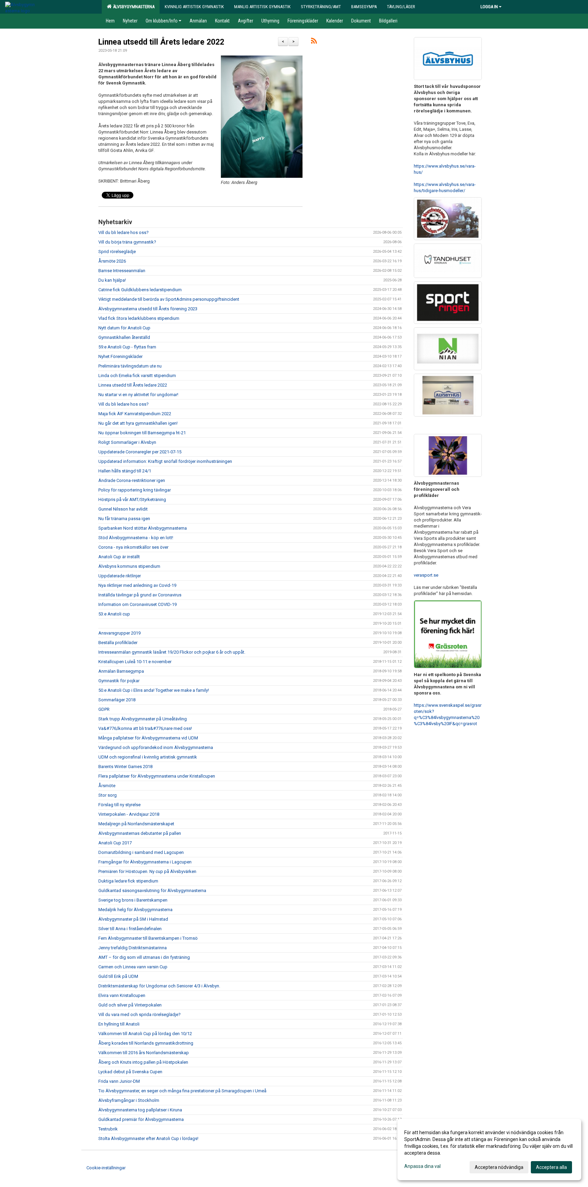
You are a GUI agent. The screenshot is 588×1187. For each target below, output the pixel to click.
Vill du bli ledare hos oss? (123, 232)
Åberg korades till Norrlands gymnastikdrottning (145, 1043)
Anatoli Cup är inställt (119, 556)
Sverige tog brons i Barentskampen (132, 900)
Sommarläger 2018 (116, 699)
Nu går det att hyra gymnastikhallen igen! (138, 423)
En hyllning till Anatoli (119, 1024)
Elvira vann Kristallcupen (121, 995)
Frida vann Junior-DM (119, 1081)
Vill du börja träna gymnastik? (127, 242)
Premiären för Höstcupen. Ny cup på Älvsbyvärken (147, 871)
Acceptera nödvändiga (499, 1167)
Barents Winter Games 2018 (125, 766)
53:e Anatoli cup (114, 613)
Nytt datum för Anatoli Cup (124, 327)
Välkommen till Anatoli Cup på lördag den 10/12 (145, 1033)
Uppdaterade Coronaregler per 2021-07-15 (139, 451)
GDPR (104, 709)
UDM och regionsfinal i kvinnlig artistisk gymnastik (147, 757)
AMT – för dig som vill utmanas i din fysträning (144, 957)
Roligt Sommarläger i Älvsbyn (127, 442)
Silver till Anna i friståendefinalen (130, 928)
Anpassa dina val (422, 1166)
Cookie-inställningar (106, 1167)
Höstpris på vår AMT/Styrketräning (132, 499)
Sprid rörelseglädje (117, 251)
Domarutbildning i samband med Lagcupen (141, 852)
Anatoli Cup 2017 (115, 842)
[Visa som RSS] (314, 42)
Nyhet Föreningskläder (120, 356)
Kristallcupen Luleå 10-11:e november (135, 661)
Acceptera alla (551, 1167)
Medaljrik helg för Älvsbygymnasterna (135, 909)
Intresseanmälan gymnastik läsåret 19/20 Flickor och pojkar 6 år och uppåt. (171, 652)
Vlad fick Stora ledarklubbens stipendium (138, 318)
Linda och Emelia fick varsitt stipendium (137, 375)
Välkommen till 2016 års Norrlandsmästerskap (143, 1052)
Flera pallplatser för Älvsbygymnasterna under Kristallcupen (156, 776)
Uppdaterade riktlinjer (119, 575)
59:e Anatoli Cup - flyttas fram (127, 346)
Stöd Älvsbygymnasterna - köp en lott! (135, 537)
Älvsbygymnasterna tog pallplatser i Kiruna (140, 1109)
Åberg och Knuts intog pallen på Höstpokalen (143, 1062)
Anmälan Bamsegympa (121, 671)
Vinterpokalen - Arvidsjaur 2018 (128, 814)
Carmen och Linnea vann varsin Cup (132, 966)
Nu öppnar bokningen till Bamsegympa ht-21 (142, 432)
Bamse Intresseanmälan (121, 270)
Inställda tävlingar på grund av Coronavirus (139, 594)
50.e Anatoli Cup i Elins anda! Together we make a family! (153, 690)
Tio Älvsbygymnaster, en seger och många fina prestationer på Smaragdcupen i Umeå (182, 1090)
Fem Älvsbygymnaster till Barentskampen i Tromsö (148, 938)
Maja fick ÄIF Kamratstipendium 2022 (134, 413)
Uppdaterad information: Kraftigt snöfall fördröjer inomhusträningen (165, 461)
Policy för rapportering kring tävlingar (134, 490)
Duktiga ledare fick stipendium (128, 881)
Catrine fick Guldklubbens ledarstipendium (140, 289)
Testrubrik (108, 1128)
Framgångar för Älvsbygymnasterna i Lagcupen (145, 861)
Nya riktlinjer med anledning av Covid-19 (137, 585)
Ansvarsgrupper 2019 (119, 633)
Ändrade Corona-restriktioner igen (131, 480)
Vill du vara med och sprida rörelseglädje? (139, 1014)
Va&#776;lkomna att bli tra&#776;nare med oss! (145, 728)
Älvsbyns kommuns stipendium (129, 566)
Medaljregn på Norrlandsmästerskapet (136, 823)
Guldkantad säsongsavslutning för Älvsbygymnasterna (152, 890)
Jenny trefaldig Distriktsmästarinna (132, 947)
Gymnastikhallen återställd (124, 337)
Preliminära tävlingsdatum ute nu (130, 366)
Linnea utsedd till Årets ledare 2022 (161, 42)
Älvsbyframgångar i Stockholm (128, 1100)
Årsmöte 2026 (112, 261)
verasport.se (426, 575)
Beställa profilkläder (117, 642)
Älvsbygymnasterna (132, 6)
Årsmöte (106, 785)
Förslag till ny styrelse (119, 804)
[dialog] (489, 1149)
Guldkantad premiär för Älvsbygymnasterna (141, 1119)
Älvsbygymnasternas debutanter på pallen (139, 833)
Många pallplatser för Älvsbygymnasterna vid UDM (148, 737)
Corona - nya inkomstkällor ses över (133, 547)
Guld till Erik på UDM (118, 976)
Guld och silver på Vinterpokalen (130, 1005)
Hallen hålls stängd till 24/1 (124, 470)
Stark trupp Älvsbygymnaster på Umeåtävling (142, 718)
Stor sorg (107, 795)
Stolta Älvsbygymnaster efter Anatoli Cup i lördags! (148, 1138)
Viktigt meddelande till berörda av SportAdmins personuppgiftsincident (168, 299)
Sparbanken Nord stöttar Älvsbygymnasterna (142, 528)
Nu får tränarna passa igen (124, 518)
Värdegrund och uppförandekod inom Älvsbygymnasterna (155, 747)
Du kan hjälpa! (112, 280)
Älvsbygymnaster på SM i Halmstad (133, 919)
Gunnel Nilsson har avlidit (123, 509)
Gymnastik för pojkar (119, 680)
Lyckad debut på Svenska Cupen (130, 1071)
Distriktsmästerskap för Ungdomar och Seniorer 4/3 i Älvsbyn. (159, 985)
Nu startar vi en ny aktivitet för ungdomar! (138, 394)
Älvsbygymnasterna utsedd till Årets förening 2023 (147, 308)
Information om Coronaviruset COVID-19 (137, 604)
